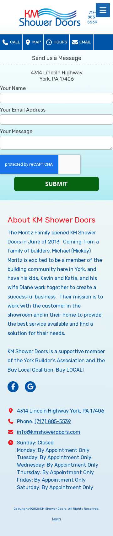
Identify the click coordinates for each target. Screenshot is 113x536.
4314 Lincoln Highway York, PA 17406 (60, 411)
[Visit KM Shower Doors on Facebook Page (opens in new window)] (13, 386)
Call (14, 42)
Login (56, 519)
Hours (60, 42)
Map (36, 42)
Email (84, 42)
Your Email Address (23, 110)
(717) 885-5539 (53, 421)
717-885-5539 (92, 17)
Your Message (16, 131)
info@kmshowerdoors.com (48, 432)
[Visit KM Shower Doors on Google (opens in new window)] (30, 386)
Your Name (13, 88)
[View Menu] (103, 10)
